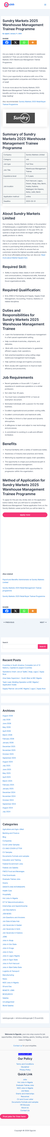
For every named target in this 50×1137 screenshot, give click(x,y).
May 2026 (7, 727)
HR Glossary (25, 1105)
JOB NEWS (7, 914)
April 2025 (7, 777)
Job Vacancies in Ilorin (11, 929)
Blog (4, 837)
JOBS (5, 937)
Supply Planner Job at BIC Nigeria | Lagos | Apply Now (24, 689)
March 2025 (7, 781)
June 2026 (7, 723)
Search (5, 642)
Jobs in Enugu (8, 948)
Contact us (17, 1046)
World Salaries (8, 1006)
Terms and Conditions (25, 1064)
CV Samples (7, 852)
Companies (7, 841)
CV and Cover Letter (25, 1099)
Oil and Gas (7, 986)
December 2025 (9, 746)
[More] (33, 42)
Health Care (7, 891)
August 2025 (8, 762)
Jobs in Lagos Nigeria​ (11, 956)
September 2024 (9, 804)
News (5, 979)
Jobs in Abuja (8, 940)
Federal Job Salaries (10, 868)
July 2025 (6, 766)
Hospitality (7, 894)
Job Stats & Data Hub (11, 921)
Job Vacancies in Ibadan (12, 925)
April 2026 (7, 731)
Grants (5, 883)
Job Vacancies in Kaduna (12, 933)
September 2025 (9, 758)
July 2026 (6, 720)
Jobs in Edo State (10, 944)
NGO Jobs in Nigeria (11, 983)
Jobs (25, 1079)
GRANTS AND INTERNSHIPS (14, 887)
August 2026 (8, 716)
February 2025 (8, 785)
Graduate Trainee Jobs (11, 879)
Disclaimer (25, 1067)
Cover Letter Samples (11, 845)
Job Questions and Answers (14, 917)
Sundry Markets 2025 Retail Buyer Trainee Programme (24, 596)
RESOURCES (8, 994)
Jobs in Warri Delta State (12, 967)
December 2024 (9, 792)
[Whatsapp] (24, 42)
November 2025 (9, 750)
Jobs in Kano (8, 952)
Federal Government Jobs (13, 864)
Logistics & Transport (11, 971)
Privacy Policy (25, 1070)
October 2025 (8, 754)
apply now (25, 515)
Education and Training (12, 860)
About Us (25, 1108)
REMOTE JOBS (8, 990)
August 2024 (8, 808)
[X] (15, 42)
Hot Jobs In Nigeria (10, 898)
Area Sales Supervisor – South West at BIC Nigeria (22, 678)
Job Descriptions (9, 910)
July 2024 (6, 812)
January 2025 (8, 789)
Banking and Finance (11, 833)
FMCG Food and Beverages (13, 871)
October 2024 (8, 800)
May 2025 (7, 773)
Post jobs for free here (14, 1116)
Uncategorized (8, 1002)
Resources (25, 1096)
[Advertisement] (25, 546)
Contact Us (25, 1110)
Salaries (6, 998)
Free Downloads (9, 875)
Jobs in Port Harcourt (11, 963)
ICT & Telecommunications (13, 902)
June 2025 (7, 769)
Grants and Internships (25, 1094)
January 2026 (8, 743)
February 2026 (8, 739)
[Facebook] (7, 42)
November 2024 (9, 796)
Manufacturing (8, 975)
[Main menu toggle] (45, 4)
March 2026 (7, 735)
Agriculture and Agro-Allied (13, 829)
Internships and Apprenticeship (15, 906)
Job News (25, 1091)
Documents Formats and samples (16, 856)
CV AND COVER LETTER (12, 848)
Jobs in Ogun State (10, 960)
